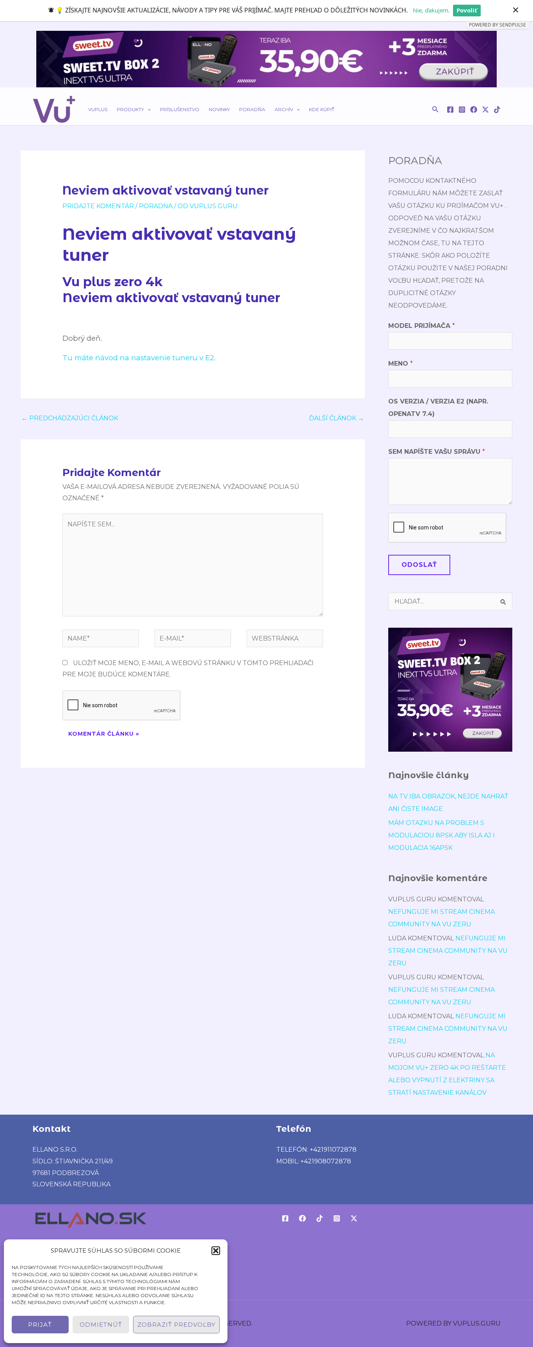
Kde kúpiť (321, 109)
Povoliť (467, 10)
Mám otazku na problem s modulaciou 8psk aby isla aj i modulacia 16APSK (441, 835)
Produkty (130, 109)
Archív (284, 109)
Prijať (40, 1324)
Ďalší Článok (336, 418)
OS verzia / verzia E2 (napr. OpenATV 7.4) (438, 408)
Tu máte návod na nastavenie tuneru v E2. (139, 357)
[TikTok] (497, 109)
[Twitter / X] (485, 109)
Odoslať (419, 564)
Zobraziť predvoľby (176, 1324)
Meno (400, 363)
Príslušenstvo (179, 109)
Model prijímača (421, 325)
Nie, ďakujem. (431, 10)
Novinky (219, 109)
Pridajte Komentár (98, 206)
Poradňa (252, 109)
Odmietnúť (101, 1324)
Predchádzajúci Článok (69, 418)
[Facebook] (450, 109)
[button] (216, 1251)
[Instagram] (461, 109)
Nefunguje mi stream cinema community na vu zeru (448, 951)
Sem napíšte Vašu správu (436, 451)
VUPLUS (97, 109)
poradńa (155, 206)
